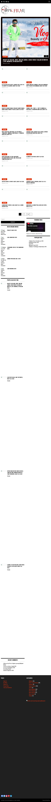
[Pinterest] (9, 796)
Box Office (5, 682)
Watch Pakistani (32, 692)
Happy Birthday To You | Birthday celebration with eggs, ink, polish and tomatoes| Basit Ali (11, 158)
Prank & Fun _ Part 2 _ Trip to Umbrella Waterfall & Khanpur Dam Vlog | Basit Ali (36, 108)
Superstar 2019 (11, 670)
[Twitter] (4, 796)
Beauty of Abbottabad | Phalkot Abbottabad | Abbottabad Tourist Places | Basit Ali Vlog (13, 108)
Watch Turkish (31, 694)
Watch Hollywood (32, 691)
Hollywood (31, 684)
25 (28, 214)
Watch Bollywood (32, 689)
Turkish (30, 687)
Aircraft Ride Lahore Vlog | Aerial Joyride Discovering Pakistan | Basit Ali (37, 132)
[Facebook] (2, 796)
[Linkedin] (11, 796)
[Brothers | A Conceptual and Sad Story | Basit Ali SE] (37, 196)
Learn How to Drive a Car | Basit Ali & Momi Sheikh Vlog (12, 205)
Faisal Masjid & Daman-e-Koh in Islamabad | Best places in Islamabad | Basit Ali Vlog (37, 85)
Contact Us (5, 684)
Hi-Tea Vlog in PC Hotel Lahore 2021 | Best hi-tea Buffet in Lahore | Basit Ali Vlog (13, 85)
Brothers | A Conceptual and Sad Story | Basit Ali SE (36, 205)
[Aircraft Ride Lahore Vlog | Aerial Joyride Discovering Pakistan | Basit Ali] (37, 122)
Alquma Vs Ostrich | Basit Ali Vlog (35, 156)
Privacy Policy (6, 686)
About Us (5, 681)
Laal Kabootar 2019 (11, 667)
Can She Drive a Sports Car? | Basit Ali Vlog (13, 181)
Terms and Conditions (7, 687)
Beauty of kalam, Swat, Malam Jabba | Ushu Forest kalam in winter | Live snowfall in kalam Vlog (25, 60)
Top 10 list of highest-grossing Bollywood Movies (13, 664)
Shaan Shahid (8, 669)
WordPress (48, 800)
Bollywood (31, 681)
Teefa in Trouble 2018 (12, 666)
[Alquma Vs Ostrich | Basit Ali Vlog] (37, 147)
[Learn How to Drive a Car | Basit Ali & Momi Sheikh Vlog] (13, 196)
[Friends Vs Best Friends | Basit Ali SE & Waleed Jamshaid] (37, 172)
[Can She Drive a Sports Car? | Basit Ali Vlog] (13, 172)
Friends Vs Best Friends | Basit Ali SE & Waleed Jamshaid (36, 182)
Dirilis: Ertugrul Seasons (33, 682)
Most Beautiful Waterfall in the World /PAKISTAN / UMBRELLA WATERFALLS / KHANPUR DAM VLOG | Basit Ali (13, 133)
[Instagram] (7, 796)
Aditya (4, 663)
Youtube (5, 56)
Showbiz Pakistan (32, 686)
